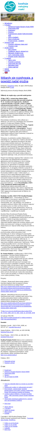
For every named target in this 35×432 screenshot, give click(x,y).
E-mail (12, 87)
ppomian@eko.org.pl (7, 337)
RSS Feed (7, 403)
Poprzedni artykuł (9, 361)
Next (30, 15)
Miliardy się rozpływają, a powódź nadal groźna (17, 79)
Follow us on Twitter (10, 424)
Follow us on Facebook (11, 423)
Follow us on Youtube (10, 426)
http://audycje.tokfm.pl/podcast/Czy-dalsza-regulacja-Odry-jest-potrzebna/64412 (16, 318)
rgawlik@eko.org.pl (15, 327)
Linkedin (7, 428)
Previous (5, 15)
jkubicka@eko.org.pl (7, 332)
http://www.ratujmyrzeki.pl (9, 355)
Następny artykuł (9, 363)
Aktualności (10, 86)
